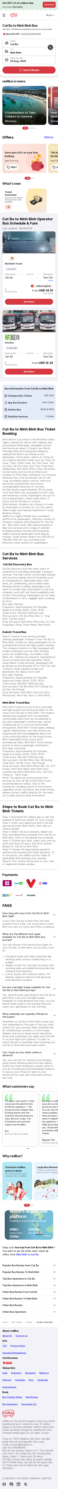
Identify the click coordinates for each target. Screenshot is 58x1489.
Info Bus (9, 342)
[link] (24, 158)
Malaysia (44, 1373)
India (4, 1373)
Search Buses (31, 70)
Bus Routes (32, 1397)
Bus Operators (10, 1404)
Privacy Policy (17, 1346)
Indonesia (16, 1373)
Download (49, 5)
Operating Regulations (14, 1353)
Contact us (22, 1336)
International (9, 1387)
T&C (4, 1346)
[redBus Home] (14, 15)
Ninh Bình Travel (13, 263)
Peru (31, 1380)
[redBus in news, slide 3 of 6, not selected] (30, 128)
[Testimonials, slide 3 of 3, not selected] (30, 1148)
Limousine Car (29, 1404)
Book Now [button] (29, 301)
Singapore (30, 1373)
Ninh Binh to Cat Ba (27, 1254)
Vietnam (6, 1380)
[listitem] (8, 148)
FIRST (14, 167)
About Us (7, 1336)
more (50, 280)
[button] (28, 60)
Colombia (20, 1380)
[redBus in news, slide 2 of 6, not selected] (29, 128)
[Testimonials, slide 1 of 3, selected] (28, 1148)
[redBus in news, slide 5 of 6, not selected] (33, 128)
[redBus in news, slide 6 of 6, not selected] (35, 128)
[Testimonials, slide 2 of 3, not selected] (29, 1148)
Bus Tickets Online (12, 1397)
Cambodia (42, 1380)
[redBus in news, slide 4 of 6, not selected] (32, 128)
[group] (24, 200)
